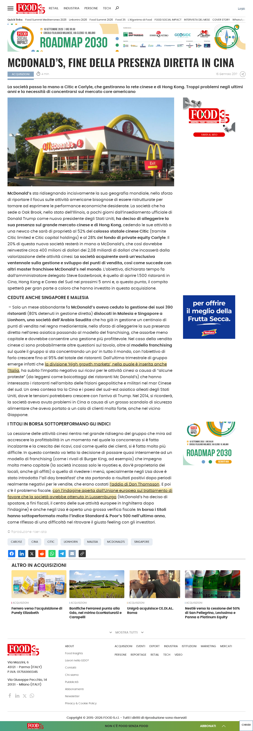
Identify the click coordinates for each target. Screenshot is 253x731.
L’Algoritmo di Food (140, 19)
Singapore (141, 542)
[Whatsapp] (31, 695)
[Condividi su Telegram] (62, 553)
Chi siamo (72, 675)
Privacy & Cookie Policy (81, 703)
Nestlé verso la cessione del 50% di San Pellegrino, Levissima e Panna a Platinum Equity (212, 612)
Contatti (70, 667)
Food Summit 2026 (101, 19)
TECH (107, 8)
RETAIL (54, 8)
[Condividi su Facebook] (11, 553)
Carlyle (16, 542)
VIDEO (178, 655)
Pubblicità (71, 682)
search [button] (117, 8)
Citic (51, 542)
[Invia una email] (72, 553)
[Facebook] (10, 695)
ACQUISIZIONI (21, 603)
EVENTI (140, 646)
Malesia (92, 542)
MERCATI (226, 646)
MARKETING (208, 646)
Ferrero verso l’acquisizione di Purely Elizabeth (36, 610)
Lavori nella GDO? (77, 660)
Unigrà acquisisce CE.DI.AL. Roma (150, 610)
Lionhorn (71, 542)
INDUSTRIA (71, 8)
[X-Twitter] (25, 695)
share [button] (242, 74)
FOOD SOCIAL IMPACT (168, 19)
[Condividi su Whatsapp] (52, 553)
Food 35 (120, 19)
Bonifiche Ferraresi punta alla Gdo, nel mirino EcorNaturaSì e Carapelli (95, 612)
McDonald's (116, 542)
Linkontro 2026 (78, 19)
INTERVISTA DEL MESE (197, 19)
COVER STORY (221, 19)
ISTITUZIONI (189, 646)
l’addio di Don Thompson (134, 484)
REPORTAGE (138, 655)
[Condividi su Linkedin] (21, 553)
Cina (34, 542)
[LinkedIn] (18, 695)
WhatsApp (239, 19)
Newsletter (72, 696)
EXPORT (154, 646)
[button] (10, 8)
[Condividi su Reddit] (41, 553)
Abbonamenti (74, 689)
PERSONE (91, 8)
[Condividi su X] (31, 553)
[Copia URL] (82, 553)
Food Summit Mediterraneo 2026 (45, 19)
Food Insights (74, 653)
